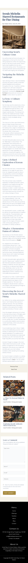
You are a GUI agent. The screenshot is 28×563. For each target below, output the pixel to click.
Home (14, 511)
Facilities (14, 516)
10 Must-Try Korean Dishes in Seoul (13, 399)
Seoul (13, 359)
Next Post (14, 369)
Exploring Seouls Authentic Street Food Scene (13, 424)
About (14, 518)
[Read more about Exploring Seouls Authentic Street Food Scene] (14, 414)
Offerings (14, 513)
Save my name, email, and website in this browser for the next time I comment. (13, 486)
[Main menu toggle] (24, 4)
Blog (14, 521)
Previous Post (14, 366)
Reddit (4, 94)
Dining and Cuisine (17, 402)
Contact (14, 523)
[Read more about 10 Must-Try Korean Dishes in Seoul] (14, 388)
